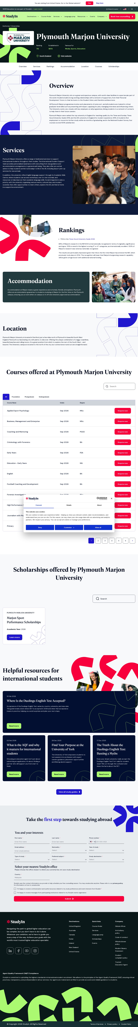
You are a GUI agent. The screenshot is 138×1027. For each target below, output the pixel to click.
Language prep (69, 16)
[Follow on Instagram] (35, 950)
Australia (72, 930)
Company (100, 16)
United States (74, 952)
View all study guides (68, 792)
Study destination (96, 856)
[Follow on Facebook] (18, 950)
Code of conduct (121, 937)
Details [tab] (69, 505)
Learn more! (38, 9)
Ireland (71, 943)
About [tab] (99, 505)
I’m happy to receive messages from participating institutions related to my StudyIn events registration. (52, 893)
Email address (20, 847)
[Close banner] (111, 498)
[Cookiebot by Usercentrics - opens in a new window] (98, 498)
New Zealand (73, 947)
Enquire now (123, 411)
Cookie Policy (126, 1024)
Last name (56, 838)
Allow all (98, 527)
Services (56, 16)
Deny (40, 527)
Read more (14, 726)
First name (19, 838)
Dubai (71, 939)
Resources (81, 16)
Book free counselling (120, 16)
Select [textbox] (54, 850)
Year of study (94, 847)
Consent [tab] (39, 505)
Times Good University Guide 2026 (82, 239)
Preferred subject (58, 856)
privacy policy (118, 883)
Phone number (94, 838)
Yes (89, 3)
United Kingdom (75, 926)
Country (18, 874)
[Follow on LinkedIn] (10, 950)
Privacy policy (112, 1024)
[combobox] (92, 842)
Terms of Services (96, 1024)
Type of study (20, 856)
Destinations (31, 16)
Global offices (120, 926)
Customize (68, 527)
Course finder (46, 16)
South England (45, 56)
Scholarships (97, 939)
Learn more (14, 637)
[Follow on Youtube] (26, 950)
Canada (72, 935)
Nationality (56, 847)
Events (92, 16)
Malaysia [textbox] (18, 877)
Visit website (66, 56)
